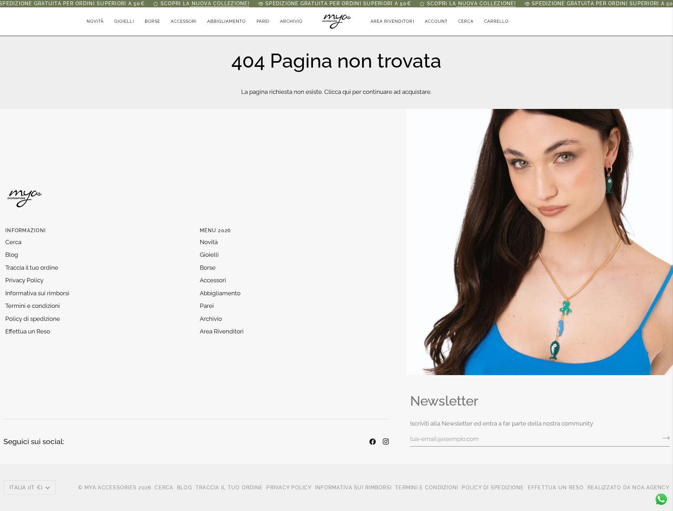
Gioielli (209, 254)
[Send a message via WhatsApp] (661, 499)
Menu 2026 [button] (215, 230)
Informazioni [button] (25, 230)
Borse (208, 267)
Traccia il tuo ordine (31, 267)
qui (346, 91)
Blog (11, 254)
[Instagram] (386, 442)
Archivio (211, 318)
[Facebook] (372, 442)
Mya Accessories (110, 487)
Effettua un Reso (27, 331)
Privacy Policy (24, 280)
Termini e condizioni (32, 305)
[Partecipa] (663, 438)
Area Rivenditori (222, 331)
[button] (124, 21)
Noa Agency (650, 487)
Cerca (13, 242)
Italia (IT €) (26, 487)
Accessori (213, 280)
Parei (207, 305)
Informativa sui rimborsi (37, 293)
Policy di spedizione (32, 318)
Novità (209, 242)
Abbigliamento (220, 293)
